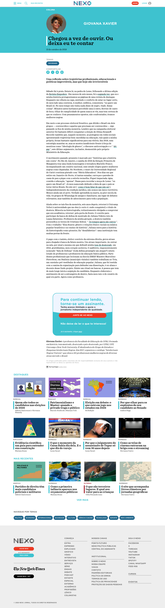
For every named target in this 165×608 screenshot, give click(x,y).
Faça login (24, 555)
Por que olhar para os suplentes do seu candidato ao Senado (133, 405)
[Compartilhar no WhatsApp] (62, 72)
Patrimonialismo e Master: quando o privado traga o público (65, 405)
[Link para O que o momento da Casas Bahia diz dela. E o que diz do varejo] (64, 428)
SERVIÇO (68, 563)
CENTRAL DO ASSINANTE (103, 549)
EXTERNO (68, 584)
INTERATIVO (70, 558)
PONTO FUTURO (99, 543)
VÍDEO (67, 555)
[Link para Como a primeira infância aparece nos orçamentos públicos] (65, 471)
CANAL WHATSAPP (137, 563)
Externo (87, 483)
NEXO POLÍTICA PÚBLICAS (104, 546)
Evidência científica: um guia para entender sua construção (29, 446)
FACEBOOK (133, 543)
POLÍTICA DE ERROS (101, 576)
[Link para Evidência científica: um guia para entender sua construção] (29, 428)
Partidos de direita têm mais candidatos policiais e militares (29, 489)
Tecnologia (101, 518)
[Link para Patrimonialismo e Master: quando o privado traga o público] (64, 387)
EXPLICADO (69, 549)
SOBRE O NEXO (99, 561)
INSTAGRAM (134, 555)
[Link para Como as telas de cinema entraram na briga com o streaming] (134, 428)
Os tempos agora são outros (102, 222)
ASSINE (135, 3)
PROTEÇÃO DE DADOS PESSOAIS (107, 585)
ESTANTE (68, 578)
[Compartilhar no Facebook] (48, 72)
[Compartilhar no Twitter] (52, 72)
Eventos (132, 582)
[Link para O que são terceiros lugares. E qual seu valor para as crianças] (100, 471)
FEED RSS (132, 566)
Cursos (132, 574)
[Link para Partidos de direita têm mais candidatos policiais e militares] (29, 471)
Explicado (17, 439)
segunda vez (104, 94)
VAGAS (95, 567)
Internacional (44, 518)
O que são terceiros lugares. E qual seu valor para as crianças (100, 489)
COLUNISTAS (70, 595)
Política (18, 518)
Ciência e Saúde (86, 518)
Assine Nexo (23, 548)
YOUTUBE (132, 552)
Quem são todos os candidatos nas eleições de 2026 (30, 405)
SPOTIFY (132, 561)
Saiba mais (63, 367)
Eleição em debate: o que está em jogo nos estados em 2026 (98, 405)
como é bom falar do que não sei (93, 187)
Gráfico (17, 483)
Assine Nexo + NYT (23, 576)
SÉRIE (67, 566)
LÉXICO (67, 592)
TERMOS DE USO (99, 579)
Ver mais (82, 500)
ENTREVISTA (70, 561)
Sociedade (52, 63)
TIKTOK (131, 558)
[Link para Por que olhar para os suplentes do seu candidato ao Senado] (134, 387)
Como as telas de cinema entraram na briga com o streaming (134, 446)
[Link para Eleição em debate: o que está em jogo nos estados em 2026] (99, 387)
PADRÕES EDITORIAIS (102, 573)
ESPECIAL (68, 581)
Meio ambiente (127, 518)
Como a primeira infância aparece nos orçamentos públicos (64, 489)
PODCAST (68, 575)
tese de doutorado (103, 245)
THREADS (132, 549)
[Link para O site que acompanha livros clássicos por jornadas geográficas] (135, 471)
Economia (30, 518)
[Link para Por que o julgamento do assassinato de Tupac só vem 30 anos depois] (99, 428)
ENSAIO (68, 569)
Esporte (113, 518)
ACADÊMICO (70, 587)
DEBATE (68, 572)
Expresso (122, 399)
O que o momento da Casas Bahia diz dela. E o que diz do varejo (65, 446)
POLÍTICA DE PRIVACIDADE (104, 582)
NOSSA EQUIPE (98, 564)
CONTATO (96, 570)
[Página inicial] (82, 3)
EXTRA (67, 543)
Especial (17, 399)
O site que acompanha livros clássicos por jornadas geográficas (135, 489)
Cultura (71, 518)
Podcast (52, 399)
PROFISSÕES (70, 590)
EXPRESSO (69, 546)
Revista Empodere (58, 94)
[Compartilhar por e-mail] (57, 72)
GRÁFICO (68, 552)
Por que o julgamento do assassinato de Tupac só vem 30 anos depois (100, 446)
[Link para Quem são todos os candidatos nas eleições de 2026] (29, 387)
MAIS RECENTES (37, 3)
